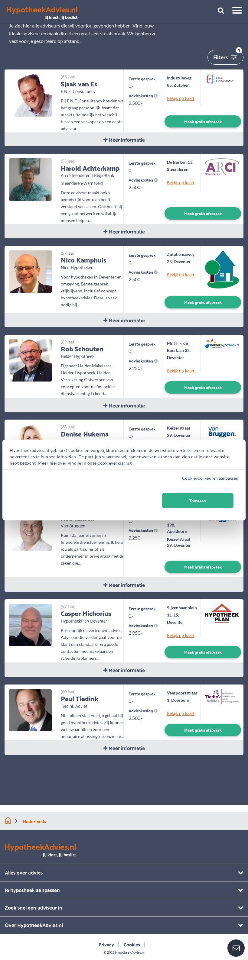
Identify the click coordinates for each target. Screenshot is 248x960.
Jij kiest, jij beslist (42, 12)
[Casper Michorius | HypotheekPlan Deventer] (30, 624)
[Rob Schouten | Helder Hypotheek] (30, 359)
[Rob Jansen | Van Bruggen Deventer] (30, 529)
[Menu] (235, 11)
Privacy (106, 944)
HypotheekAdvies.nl (130, 952)
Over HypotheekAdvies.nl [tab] (34, 924)
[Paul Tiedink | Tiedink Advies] (30, 709)
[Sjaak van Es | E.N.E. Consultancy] (30, 95)
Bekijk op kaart (180, 98)
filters (226, 56)
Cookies (132, 944)
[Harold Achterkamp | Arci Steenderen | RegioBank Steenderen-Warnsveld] (30, 179)
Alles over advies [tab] (24, 872)
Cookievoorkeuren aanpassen (210, 478)
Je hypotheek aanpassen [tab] (32, 889)
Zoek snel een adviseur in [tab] (33, 907)
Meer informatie (126, 139)
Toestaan (197, 500)
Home (8, 820)
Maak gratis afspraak (203, 121)
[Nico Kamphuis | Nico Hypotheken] (30, 271)
